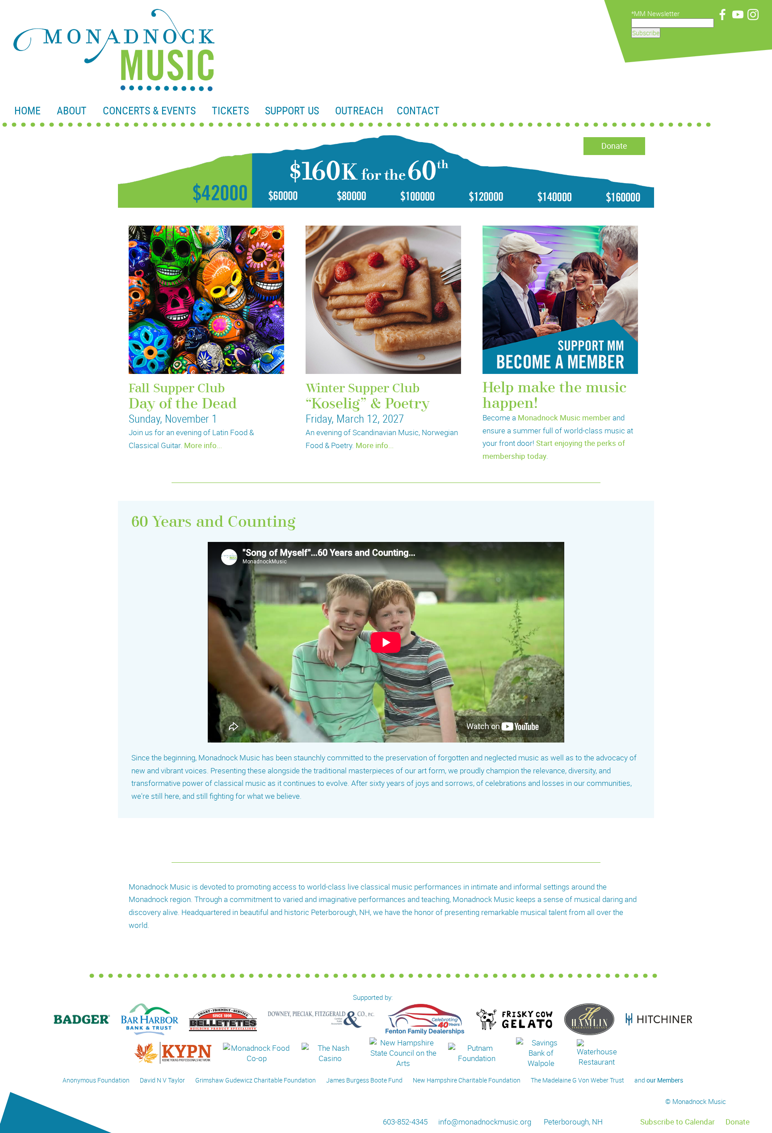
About (72, 110)
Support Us (292, 110)
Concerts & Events (149, 110)
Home (27, 110)
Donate (614, 145)
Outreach (359, 110)
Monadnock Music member (564, 417)
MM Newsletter (657, 13)
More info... (203, 445)
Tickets (230, 110)
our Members (664, 1080)
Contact (418, 110)
